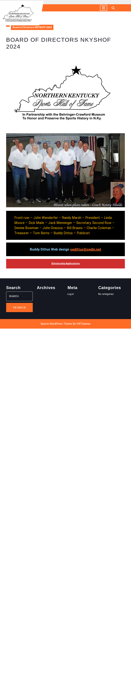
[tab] (103, 8)
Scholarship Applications (65, 263)
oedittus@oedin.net (85, 249)
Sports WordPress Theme (56, 323)
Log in (71, 294)
